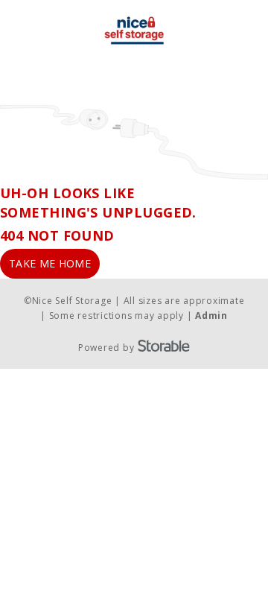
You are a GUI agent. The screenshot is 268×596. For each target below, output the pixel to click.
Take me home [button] (50, 263)
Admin (211, 315)
